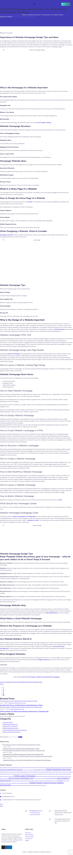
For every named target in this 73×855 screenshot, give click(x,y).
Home (2, 15)
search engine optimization (19, 778)
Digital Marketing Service (17, 709)
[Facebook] (7, 847)
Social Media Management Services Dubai (19, 780)
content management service (8, 682)
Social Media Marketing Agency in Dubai (34, 780)
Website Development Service (12, 15)
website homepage (13, 354)
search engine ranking (43, 122)
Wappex (14, 16)
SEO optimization (52, 613)
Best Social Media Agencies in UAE (30, 767)
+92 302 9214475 (34, 814)
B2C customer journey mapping (18, 767)
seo (32, 778)
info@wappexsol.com (35, 811)
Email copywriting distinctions (15, 774)
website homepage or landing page (24, 516)
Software (60, 780)
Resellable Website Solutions (62, 776)
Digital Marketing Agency (40, 769)
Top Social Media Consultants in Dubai (12, 783)
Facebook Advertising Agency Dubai (28, 774)
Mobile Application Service (10, 728)
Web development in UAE (24, 783)
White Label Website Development (39, 785)
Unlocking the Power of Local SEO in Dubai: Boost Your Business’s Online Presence (27, 760)
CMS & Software (8, 722)
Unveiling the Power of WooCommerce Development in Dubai (21, 705)
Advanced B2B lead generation (6, 767)
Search (2, 737)
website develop (50, 783)
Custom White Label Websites (28, 769)
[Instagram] (3, 847)
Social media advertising (51, 778)
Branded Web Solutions (42, 767)
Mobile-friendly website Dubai (8, 776)
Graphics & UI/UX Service (10, 726)
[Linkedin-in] (10, 847)
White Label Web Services (28, 785)
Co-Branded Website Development (53, 767)
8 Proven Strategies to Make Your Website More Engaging (40, 677)
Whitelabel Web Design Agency (17, 785)
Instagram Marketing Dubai (53, 774)
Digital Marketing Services (25, 682)
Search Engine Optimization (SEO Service (15, 730)
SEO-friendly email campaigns (39, 778)
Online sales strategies (24, 776)
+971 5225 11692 (34, 812)
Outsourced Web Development (41, 776)
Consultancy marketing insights (66, 767)
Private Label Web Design (52, 776)
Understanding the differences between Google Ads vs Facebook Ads (24, 711)
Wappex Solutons (44, 659)
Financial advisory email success (41, 774)
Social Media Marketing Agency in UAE (49, 780)
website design (59, 329)
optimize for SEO (33, 520)
